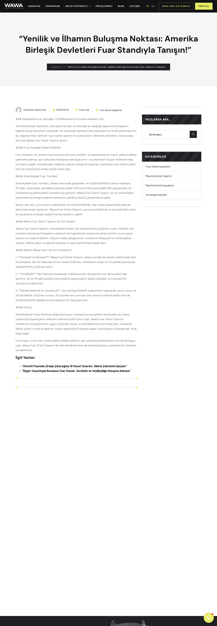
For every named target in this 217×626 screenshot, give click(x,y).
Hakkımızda (53, 6)
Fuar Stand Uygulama (111, 110)
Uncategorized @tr (156, 194)
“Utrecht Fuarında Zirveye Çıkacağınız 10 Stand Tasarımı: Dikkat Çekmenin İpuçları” (74, 366)
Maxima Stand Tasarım (159, 175)
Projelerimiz (104, 6)
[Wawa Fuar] (13, 6)
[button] (209, 618)
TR (147, 6)
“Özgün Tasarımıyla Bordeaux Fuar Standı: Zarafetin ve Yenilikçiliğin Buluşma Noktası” (76, 371)
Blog (121, 6)
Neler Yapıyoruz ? (76, 6)
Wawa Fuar (40, 109)
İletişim (135, 6)
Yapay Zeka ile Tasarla (176, 6)
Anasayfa (56, 67)
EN (153, 6)
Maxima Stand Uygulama (160, 185)
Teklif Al (203, 6)
